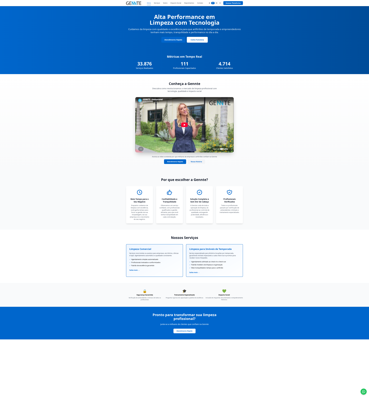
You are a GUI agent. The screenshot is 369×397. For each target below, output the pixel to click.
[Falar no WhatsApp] (364, 392)
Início (149, 3)
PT (213, 3)
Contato (200, 3)
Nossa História (196, 162)
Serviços (157, 3)
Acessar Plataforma (233, 3)
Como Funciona (197, 40)
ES (220, 3)
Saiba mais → (134, 270)
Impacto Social (175, 3)
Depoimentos (189, 3)
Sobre (165, 3)
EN (216, 3)
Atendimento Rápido (173, 40)
